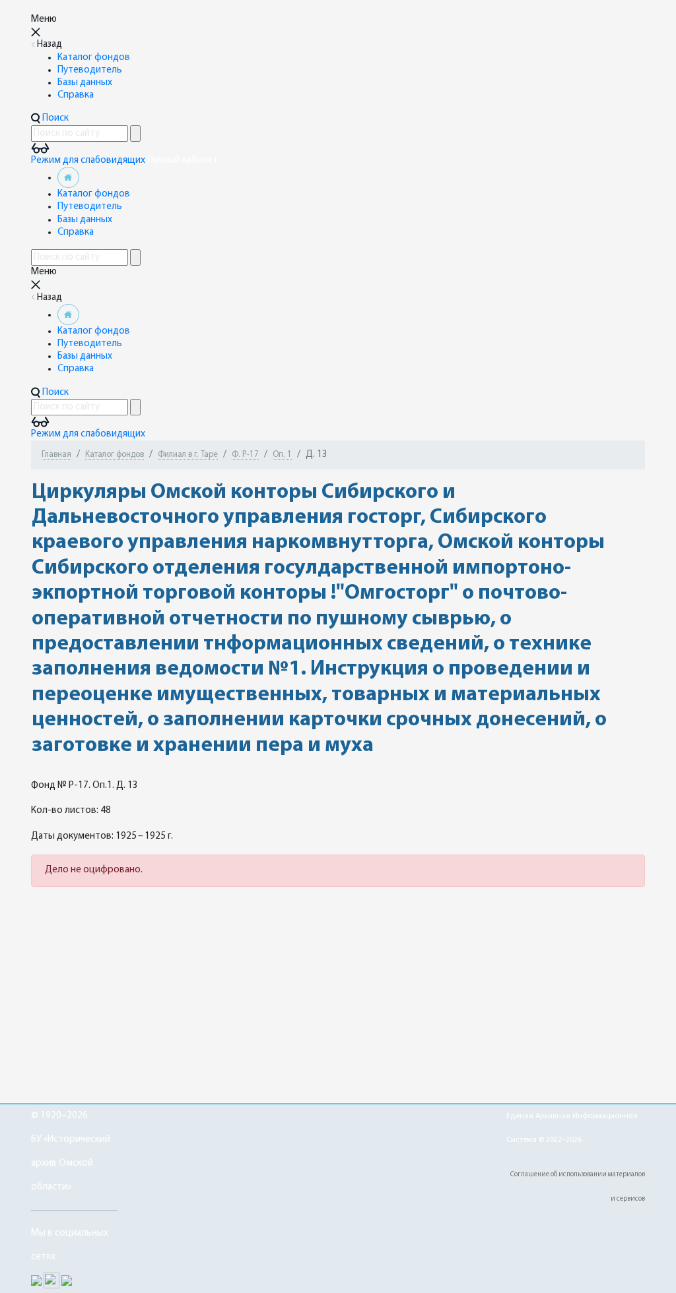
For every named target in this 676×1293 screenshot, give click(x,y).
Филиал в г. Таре (188, 454)
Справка (75, 95)
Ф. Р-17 (245, 454)
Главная (56, 454)
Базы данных (84, 83)
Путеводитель (89, 70)
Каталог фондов (93, 58)
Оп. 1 (282, 454)
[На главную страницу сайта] (68, 178)
